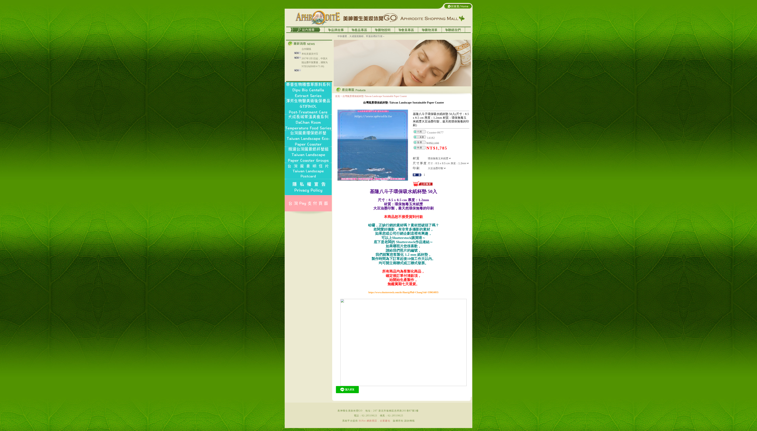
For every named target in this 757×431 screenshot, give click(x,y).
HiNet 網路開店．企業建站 (374, 420)
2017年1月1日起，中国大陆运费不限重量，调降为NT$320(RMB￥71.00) (315, 50)
